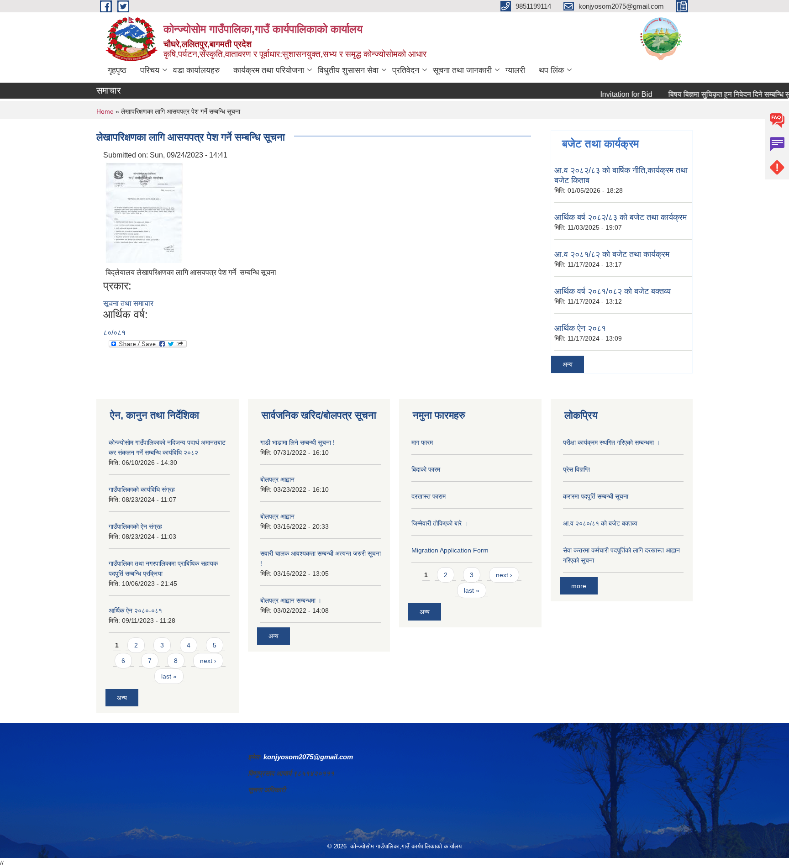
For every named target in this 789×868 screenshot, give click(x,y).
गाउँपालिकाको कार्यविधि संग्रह (142, 489)
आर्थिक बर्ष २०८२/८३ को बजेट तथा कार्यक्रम (620, 217)
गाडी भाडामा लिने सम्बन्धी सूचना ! (297, 442)
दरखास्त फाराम (428, 496)
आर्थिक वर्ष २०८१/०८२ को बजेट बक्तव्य (612, 291)
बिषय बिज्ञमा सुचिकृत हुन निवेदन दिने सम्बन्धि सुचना (719, 94)
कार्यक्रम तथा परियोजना (268, 70)
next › (208, 660)
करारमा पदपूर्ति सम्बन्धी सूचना (595, 496)
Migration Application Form (450, 550)
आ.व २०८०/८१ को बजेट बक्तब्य (600, 523)
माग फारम (422, 442)
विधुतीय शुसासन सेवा (348, 70)
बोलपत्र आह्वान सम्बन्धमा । (290, 600)
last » (169, 676)
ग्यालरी (515, 70)
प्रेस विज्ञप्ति (576, 469)
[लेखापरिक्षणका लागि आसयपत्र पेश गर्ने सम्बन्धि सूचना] (144, 212)
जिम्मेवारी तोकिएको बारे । (439, 523)
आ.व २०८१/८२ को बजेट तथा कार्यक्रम (611, 254)
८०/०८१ (114, 333)
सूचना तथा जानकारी (462, 70)
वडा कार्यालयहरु (196, 70)
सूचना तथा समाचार (128, 303)
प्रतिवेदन (405, 70)
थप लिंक (551, 70)
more (578, 585)
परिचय (149, 70)
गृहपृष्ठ (117, 70)
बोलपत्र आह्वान (277, 479)
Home (105, 111)
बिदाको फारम (425, 469)
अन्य (568, 364)
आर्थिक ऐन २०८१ (580, 328)
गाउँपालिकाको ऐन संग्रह (135, 526)
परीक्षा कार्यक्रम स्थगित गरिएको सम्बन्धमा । (611, 442)
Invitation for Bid (611, 94)
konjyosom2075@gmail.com (308, 757)
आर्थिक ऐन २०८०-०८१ (135, 610)
